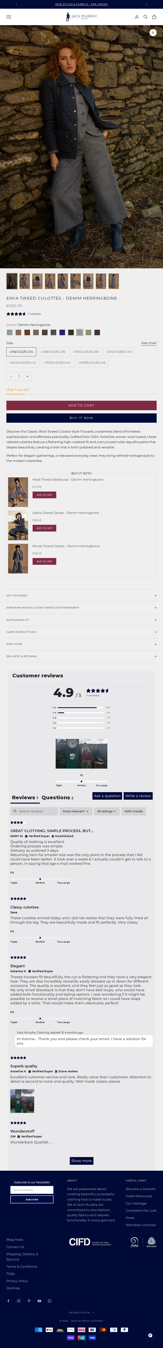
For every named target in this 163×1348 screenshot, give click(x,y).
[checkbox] (133, 811)
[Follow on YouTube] (39, 1301)
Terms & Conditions (21, 1266)
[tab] (57, 798)
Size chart (149, 343)
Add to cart (81, 405)
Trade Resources (139, 1196)
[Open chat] (150, 1335)
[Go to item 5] (62, 281)
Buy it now (81, 418)
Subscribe (32, 1199)
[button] (81, 707)
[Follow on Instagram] (19, 1301)
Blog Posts (14, 1240)
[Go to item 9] (113, 281)
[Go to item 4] (50, 281)
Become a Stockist (141, 1189)
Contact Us (15, 1247)
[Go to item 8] (101, 281)
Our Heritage (136, 1203)
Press (130, 1218)
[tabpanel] (81, 988)
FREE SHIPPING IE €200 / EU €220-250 (81, 6)
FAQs (10, 1274)
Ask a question (107, 796)
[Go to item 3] (37, 281)
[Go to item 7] (88, 281)
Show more (81, 1161)
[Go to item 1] (11, 281)
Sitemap (13, 1288)
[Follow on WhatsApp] (50, 1301)
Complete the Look (141, 1210)
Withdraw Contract (141, 1225)
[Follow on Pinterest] (29, 1301)
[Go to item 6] (75, 281)
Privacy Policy (17, 1281)
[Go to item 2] (24, 281)
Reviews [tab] (25, 797)
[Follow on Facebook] (8, 1301)
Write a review (138, 796)
